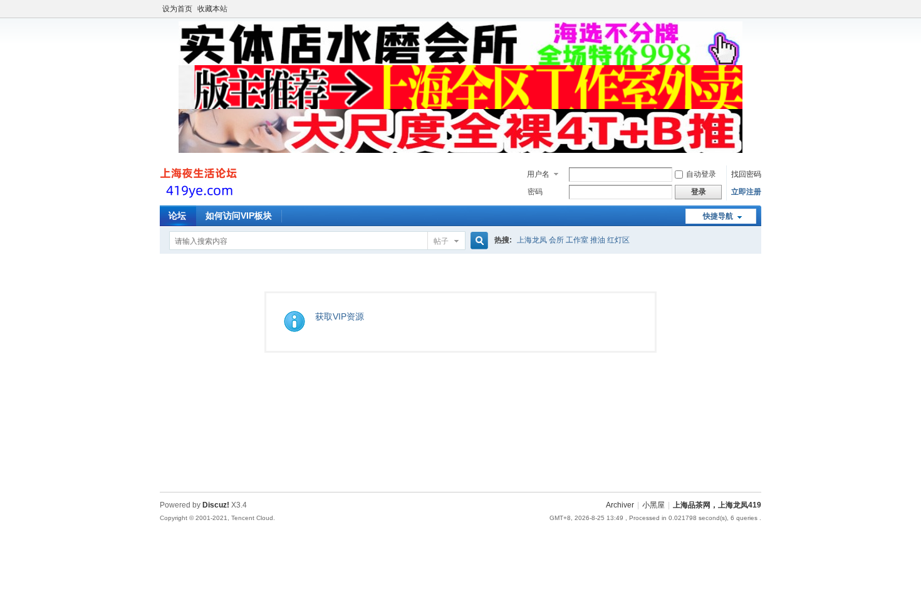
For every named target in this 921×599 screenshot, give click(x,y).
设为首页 (177, 8)
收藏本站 (212, 8)
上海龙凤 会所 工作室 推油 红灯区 (573, 240)
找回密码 (746, 174)
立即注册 (746, 191)
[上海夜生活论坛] (200, 198)
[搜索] (477, 241)
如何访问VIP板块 (239, 216)
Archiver (620, 505)
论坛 (177, 216)
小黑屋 (653, 505)
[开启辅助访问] (758, 8)
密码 (535, 191)
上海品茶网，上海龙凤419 (717, 505)
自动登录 (701, 174)
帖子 (441, 241)
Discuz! (215, 505)
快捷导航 (718, 216)
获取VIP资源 (339, 316)
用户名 (538, 174)
